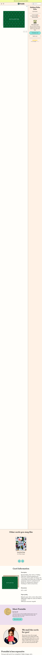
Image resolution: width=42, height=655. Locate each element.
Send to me (35, 36)
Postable (35, 11)
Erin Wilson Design (21, 554)
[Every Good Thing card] (21, 543)
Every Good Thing (21, 552)
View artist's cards (17, 619)
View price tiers (35, 17)
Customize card (35, 32)
